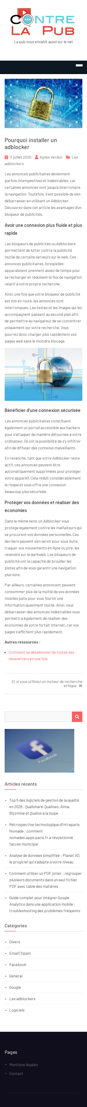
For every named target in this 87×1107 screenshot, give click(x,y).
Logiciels (17, 1010)
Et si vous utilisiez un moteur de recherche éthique (47, 683)
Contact (16, 1073)
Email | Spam (20, 953)
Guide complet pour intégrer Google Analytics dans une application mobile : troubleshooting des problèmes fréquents (44, 904)
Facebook (17, 964)
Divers (14, 941)
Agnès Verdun (50, 157)
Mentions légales (23, 1064)
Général (16, 975)
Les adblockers (22, 998)
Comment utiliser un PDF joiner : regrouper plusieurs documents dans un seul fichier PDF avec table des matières (45, 879)
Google (15, 987)
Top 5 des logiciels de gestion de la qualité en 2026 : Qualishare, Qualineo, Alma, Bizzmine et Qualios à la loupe (44, 806)
